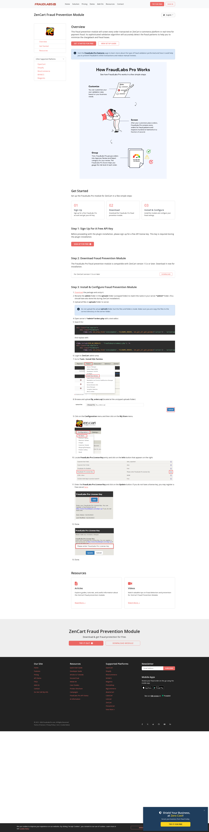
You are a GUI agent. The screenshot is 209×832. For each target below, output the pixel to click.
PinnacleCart (110, 706)
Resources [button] (110, 4)
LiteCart (109, 699)
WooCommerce (44, 71)
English (168, 15)
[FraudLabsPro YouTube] (164, 724)
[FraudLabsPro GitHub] (159, 724)
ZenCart (109, 702)
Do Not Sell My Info (41, 692)
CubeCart (109, 696)
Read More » (80, 603)
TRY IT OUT (85, 643)
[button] (50, 59)
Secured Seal (74, 678)
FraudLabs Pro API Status (79, 696)
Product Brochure (76, 689)
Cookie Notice (65, 725)
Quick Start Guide (76, 668)
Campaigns (74, 692)
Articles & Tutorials (77, 675)
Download (79, 292)
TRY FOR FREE (157, 4)
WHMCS (41, 74)
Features (37, 671)
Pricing (84, 4)
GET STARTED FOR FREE (83, 43)
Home (67, 4)
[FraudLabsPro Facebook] (142, 724)
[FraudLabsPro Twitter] (147, 724)
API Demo (37, 678)
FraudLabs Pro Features (94, 53)
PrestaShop (110, 685)
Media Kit (73, 682)
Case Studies (74, 685)
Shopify (41, 67)
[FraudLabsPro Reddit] (153, 724)
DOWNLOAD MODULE (123, 643)
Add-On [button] (100, 4)
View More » (110, 709)
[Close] (204, 810)
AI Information (75, 699)
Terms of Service (39, 725)
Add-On (37, 685)
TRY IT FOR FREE (175, 824)
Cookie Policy (24, 829)
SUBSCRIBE (169, 668)
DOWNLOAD (166, 274)
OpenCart (42, 64)
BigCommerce (111, 689)
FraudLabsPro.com (49, 722)
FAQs (36, 682)
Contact (120, 4)
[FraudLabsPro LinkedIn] (170, 724)
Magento (41, 78)
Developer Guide (76, 671)
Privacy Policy (51, 725)
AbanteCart (110, 692)
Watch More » (134, 603)
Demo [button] (92, 4)
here (86, 487)
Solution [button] (75, 4)
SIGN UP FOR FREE (81, 244)
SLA (58, 725)
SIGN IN (170, 4)
